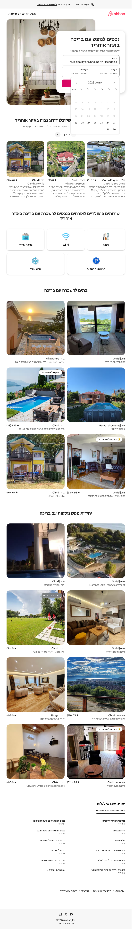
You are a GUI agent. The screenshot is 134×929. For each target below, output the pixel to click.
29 (76, 122)
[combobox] (90, 62)
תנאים (61, 923)
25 (101, 122)
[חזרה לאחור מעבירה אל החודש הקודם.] (114, 83)
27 (88, 122)
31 (108, 129)
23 (114, 122)
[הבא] (57, 134)
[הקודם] (73, 134)
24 (108, 122)
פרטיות (70, 923)
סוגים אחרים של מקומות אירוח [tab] (110, 810)
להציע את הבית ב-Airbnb (22, 13)
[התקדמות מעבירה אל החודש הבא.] (76, 83)
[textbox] (105, 73)
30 (114, 129)
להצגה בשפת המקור (47, 4)
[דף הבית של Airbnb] (116, 14)
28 (82, 122)
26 (95, 122)
